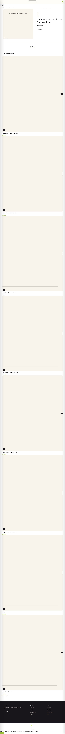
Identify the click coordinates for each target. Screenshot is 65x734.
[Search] (58, 2)
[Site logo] (32, 1)
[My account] (60, 2)
